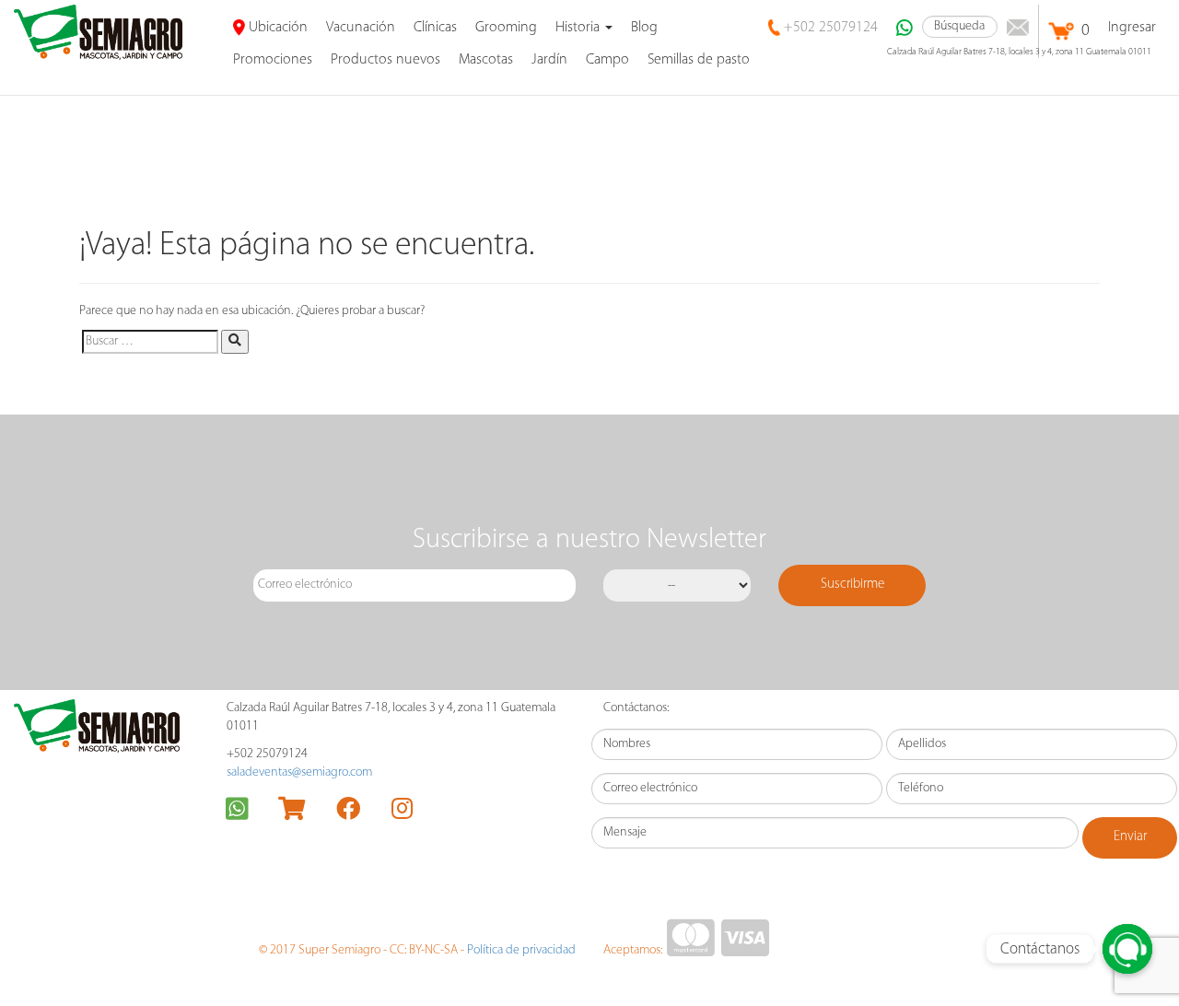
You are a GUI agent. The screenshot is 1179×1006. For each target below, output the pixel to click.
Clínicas (435, 27)
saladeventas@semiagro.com (299, 772)
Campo (607, 60)
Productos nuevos (385, 60)
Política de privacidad (521, 950)
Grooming (506, 27)
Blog (644, 27)
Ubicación (276, 27)
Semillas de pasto (699, 60)
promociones (272, 60)
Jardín (549, 60)
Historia (579, 27)
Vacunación (360, 27)
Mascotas (486, 60)
